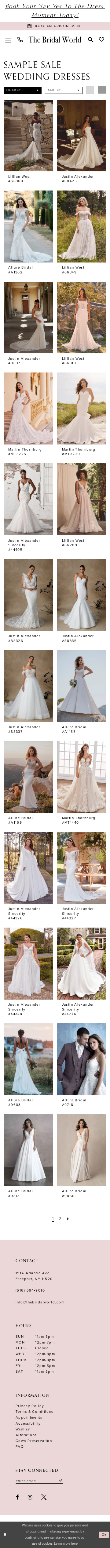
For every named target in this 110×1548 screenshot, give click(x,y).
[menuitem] (8, 39)
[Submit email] (60, 1481)
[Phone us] (20, 39)
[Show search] (90, 39)
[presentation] (28, 136)
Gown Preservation (34, 1441)
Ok (104, 1535)
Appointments (29, 1417)
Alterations (26, 1435)
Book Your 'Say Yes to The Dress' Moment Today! (55, 11)
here (74, 1544)
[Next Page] (68, 1218)
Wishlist (23, 1429)
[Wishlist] (101, 39)
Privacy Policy (30, 1406)
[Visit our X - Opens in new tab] (44, 1497)
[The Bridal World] (55, 39)
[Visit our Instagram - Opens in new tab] (30, 1497)
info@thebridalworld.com (40, 1302)
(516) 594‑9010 (30, 1290)
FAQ (20, 1446)
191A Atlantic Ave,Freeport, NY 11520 (34, 1276)
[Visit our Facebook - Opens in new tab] (17, 1497)
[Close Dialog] (5, 1534)
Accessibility (28, 1423)
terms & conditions (34, 1411)
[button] (8, 39)
